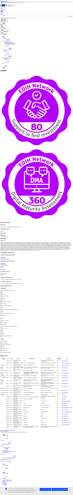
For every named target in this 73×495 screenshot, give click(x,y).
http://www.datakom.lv (65, 424)
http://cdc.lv (64, 394)
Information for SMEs (8, 42)
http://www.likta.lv (65, 380)
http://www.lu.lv (64, 390)
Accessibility (5, 484)
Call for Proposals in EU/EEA (10, 44)
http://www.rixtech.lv (65, 405)
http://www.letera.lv (65, 383)
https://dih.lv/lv (2, 235)
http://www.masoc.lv (65, 372)
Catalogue (4, 38)
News (6, 50)
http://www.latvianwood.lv (66, 362)
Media (6, 59)
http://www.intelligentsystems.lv (67, 407)
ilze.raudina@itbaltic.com (4, 258)
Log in (4, 9)
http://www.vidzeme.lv (65, 365)
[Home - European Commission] (8, 6)
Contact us (4, 478)
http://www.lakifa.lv (65, 386)
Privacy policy (5, 482)
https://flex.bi (64, 398)
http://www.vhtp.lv (65, 367)
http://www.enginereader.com (67, 411)
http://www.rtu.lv (64, 370)
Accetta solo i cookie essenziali (60, 489)
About (4, 37)
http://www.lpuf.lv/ (65, 375)
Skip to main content (3, 0)
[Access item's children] (8, 40)
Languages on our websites (7, 480)
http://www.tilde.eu (65, 403)
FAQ (3, 63)
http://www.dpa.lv (65, 416)
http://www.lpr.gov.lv (65, 377)
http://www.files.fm (65, 409)
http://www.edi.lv (64, 396)
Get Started (4, 41)
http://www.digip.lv (65, 392)
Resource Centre (5, 57)
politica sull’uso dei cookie (30, 490)
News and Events (5, 49)
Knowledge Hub (7, 58)
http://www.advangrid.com (66, 422)
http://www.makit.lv (65, 413)
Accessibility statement (6, 447)
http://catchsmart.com (65, 418)
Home (4, 36)
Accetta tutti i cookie (45, 489)
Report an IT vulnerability (7, 479)
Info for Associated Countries (10, 43)
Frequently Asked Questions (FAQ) (9, 451)
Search (4, 14)
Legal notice (5, 483)
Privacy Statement (6, 452)
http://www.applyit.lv (65, 420)
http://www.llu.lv (64, 360)
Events (6, 51)
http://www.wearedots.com (66, 401)
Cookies (4, 481)
